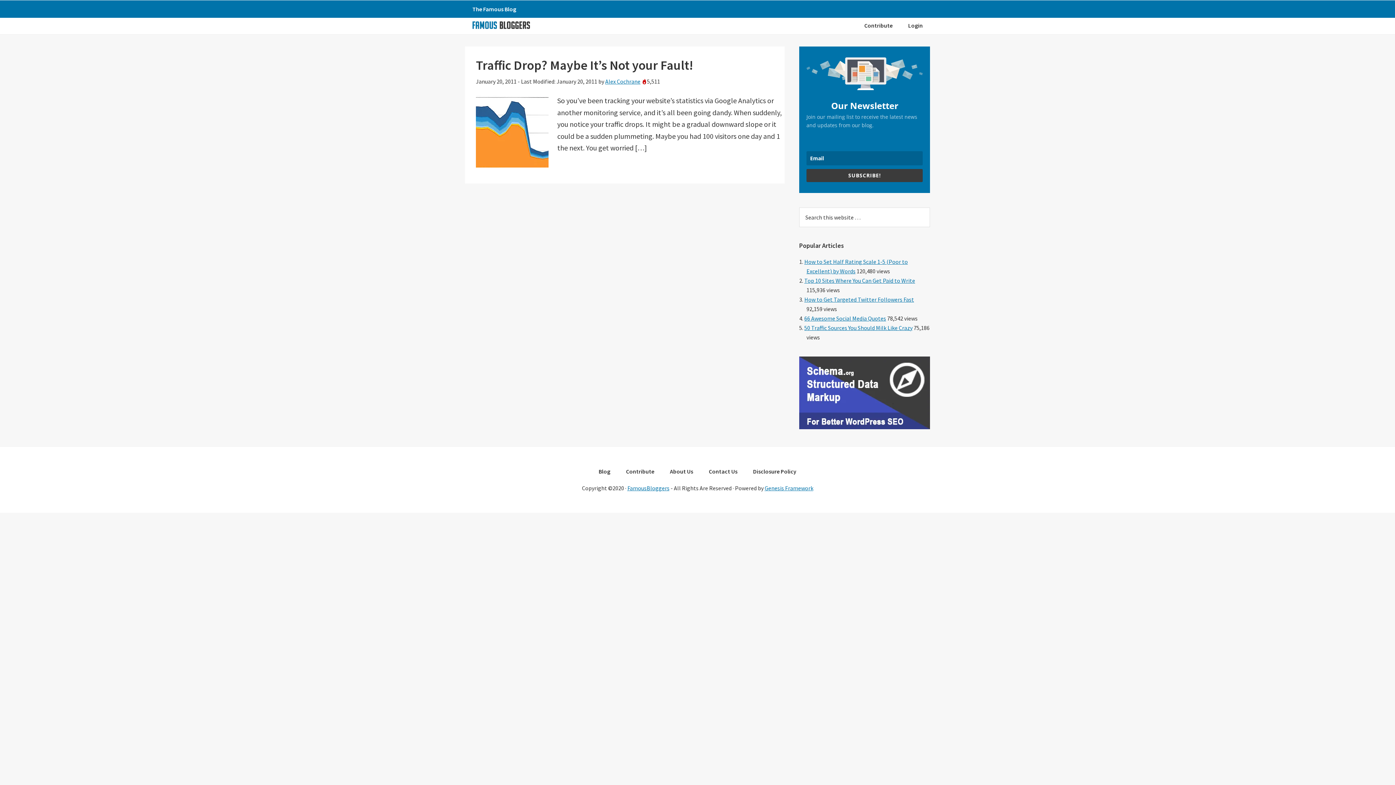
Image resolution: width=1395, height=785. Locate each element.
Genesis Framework (789, 488)
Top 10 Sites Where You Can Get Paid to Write (859, 280)
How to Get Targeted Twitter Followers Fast (859, 299)
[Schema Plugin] (864, 427)
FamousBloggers (648, 488)
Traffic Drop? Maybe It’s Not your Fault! (584, 65)
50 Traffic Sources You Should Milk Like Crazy (858, 327)
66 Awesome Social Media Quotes (845, 318)
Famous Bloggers (500, 25)
